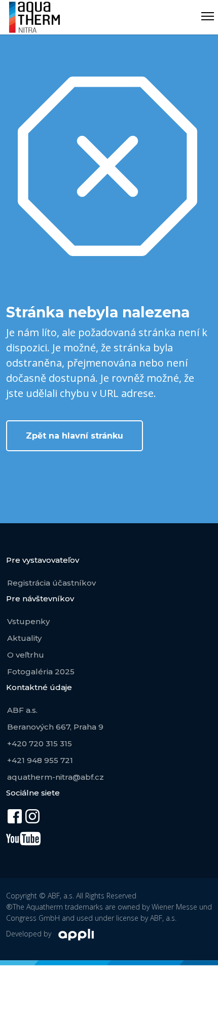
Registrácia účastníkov (51, 583)
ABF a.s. (22, 710)
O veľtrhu (25, 655)
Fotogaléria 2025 (41, 671)
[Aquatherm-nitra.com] (34, 17)
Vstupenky (28, 621)
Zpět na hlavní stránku (74, 436)
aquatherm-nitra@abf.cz (55, 777)
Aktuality (24, 638)
